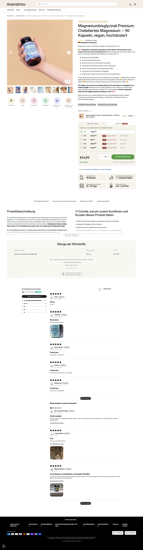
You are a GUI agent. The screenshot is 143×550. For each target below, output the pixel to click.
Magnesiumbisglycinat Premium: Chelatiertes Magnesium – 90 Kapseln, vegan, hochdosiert (41, 16)
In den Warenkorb (122, 157)
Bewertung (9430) (86, 201)
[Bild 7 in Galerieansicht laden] (56, 89)
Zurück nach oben (70, 519)
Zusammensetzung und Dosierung (64, 201)
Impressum (116, 524)
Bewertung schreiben (34, 296)
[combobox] (77, 4)
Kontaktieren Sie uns (54, 10)
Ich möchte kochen (30, 10)
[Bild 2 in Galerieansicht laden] (18, 89)
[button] (34, 300)
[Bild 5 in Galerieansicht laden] (40, 89)
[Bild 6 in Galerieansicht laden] (48, 89)
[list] (40, 52)
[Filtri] (100, 289)
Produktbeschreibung (41, 201)
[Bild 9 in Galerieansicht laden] (71, 89)
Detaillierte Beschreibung (87, 104)
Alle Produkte (20, 16)
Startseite (10, 10)
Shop (18, 10)
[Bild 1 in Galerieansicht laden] (10, 89)
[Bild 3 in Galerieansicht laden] (25, 89)
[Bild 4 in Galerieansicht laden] (33, 89)
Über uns (42, 10)
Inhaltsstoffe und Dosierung (107, 104)
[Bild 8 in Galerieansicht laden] (63, 89)
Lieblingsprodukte (103, 201)
